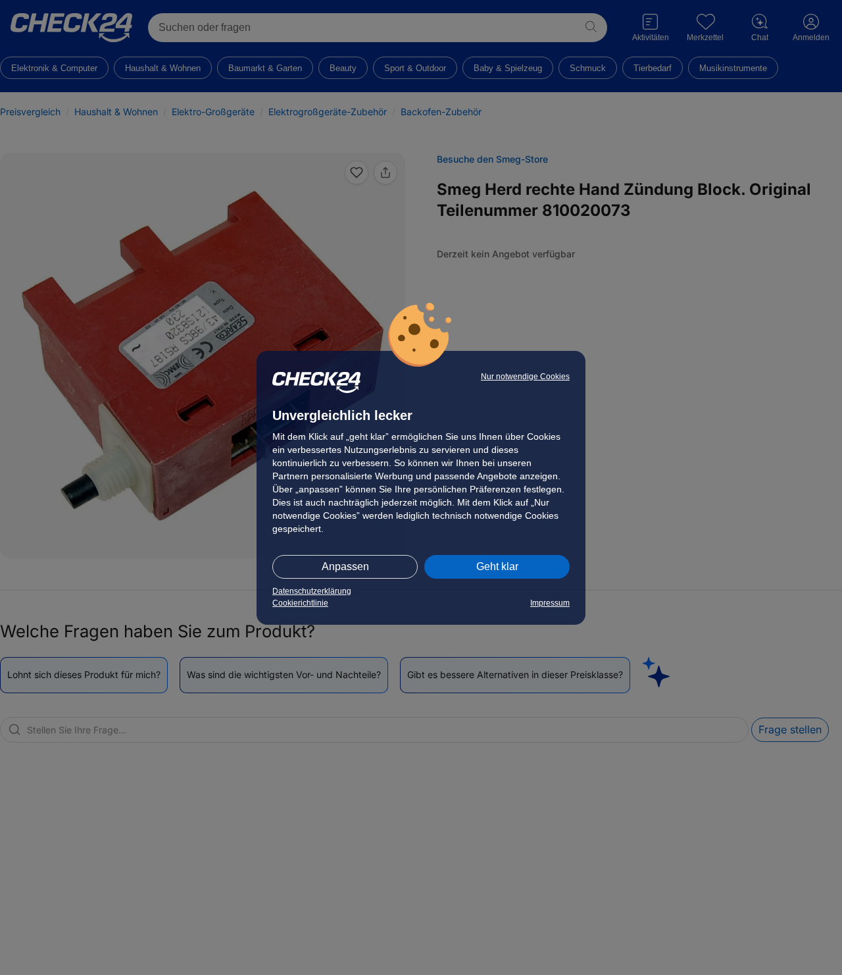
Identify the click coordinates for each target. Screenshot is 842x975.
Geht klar (497, 566)
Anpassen (345, 566)
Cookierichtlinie (300, 603)
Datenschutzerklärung (311, 591)
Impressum (550, 603)
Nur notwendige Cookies (525, 376)
